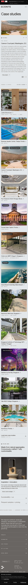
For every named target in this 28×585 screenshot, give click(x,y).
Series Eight (22, 571)
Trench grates (4, 114)
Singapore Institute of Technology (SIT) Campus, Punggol (12, 343)
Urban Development (14, 148)
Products (3, 534)
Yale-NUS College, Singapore (9, 401)
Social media (4, 553)
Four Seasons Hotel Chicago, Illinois (11, 199)
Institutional (5, 119)
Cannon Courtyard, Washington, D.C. (11, 170)
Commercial (5, 90)
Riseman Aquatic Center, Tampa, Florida (13, 141)
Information (4, 539)
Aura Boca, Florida (6, 428)
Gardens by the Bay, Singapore (10, 372)
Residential (5, 406)
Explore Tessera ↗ (14, 3)
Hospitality (5, 176)
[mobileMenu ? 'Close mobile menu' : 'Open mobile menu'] (26, 7)
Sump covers (13, 315)
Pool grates (13, 114)
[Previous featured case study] (24, 37)
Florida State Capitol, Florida (9, 227)
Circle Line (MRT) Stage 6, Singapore (12, 256)
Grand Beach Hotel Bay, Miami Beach (12, 285)
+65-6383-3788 (18, 568)
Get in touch (4, 548)
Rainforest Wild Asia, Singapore (10, 313)
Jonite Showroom (6, 113)
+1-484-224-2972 (18, 562)
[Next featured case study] (26, 37)
